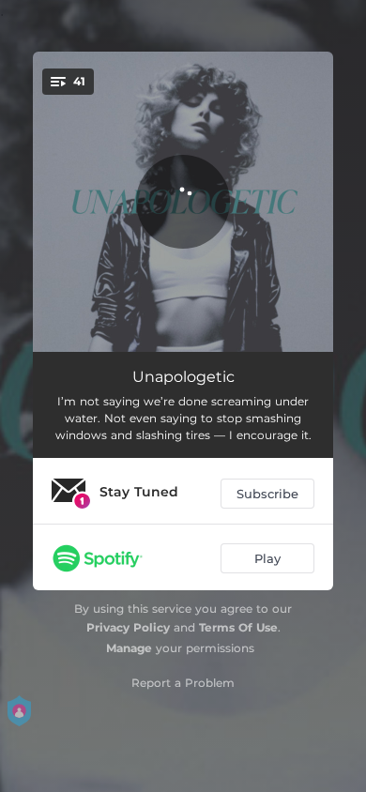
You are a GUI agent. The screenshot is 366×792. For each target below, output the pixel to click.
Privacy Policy (128, 627)
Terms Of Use (238, 627)
